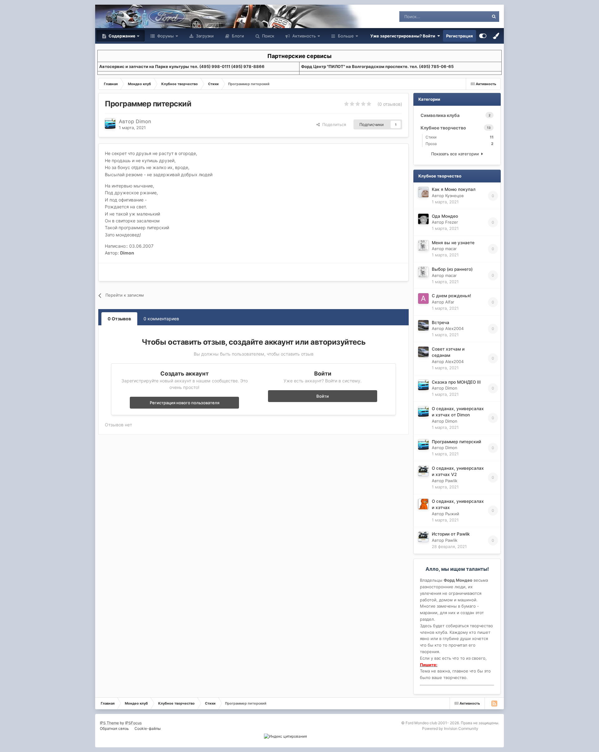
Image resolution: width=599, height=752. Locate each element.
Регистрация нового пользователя (184, 402)
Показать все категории (456, 153)
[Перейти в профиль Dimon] (110, 123)
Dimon (143, 121)
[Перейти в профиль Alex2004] (423, 325)
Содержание (121, 35)
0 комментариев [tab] (161, 318)
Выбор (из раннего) (452, 269)
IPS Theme (109, 722)
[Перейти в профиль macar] (423, 245)
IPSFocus (133, 722)
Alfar (449, 301)
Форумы (165, 35)
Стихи (460, 137)
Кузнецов (454, 195)
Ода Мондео (445, 216)
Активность (303, 35)
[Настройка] (482, 36)
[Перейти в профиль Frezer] (423, 219)
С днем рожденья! (451, 295)
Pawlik (451, 480)
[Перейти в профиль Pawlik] (423, 471)
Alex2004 (454, 328)
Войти (322, 396)
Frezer (451, 222)
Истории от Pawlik (451, 533)
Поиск (267, 35)
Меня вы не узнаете (453, 242)
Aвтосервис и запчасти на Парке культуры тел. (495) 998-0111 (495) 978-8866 (182, 66)
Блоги (237, 35)
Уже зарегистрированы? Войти (403, 35)
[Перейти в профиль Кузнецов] (423, 192)
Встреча (440, 322)
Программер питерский (456, 441)
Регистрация (459, 35)
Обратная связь (114, 728)
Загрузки (204, 35)
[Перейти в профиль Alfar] (423, 298)
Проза (460, 143)
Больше (346, 35)
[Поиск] (494, 16)
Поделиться (333, 124)
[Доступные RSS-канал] (494, 703)
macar (451, 248)
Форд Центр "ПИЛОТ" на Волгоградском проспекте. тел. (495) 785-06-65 (377, 66)
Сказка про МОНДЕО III (456, 382)
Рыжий (452, 513)
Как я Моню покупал (453, 189)
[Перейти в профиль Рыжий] (423, 504)
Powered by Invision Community (450, 728)
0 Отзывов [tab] (119, 318)
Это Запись (469, 16)
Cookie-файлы (147, 728)
